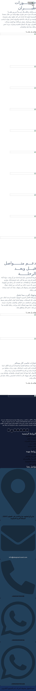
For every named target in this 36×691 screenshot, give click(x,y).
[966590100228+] (18, 593)
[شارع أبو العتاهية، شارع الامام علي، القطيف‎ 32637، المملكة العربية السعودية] (18, 513)
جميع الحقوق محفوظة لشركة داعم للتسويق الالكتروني (18, 688)
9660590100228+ (18, 684)
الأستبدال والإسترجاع (29, 459)
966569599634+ (18, 640)
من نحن (33, 454)
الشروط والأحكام (30, 456)
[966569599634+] (18, 637)
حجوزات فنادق (31, 439)
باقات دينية (32, 444)
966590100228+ (18, 596)
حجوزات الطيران (31, 436)
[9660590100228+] (18, 681)
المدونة (34, 449)
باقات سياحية (32, 446)
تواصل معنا (32, 464)
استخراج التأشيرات (30, 441)
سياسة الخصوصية (30, 461)
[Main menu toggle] (4, 4)
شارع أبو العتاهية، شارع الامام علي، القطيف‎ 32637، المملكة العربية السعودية (18, 517)
